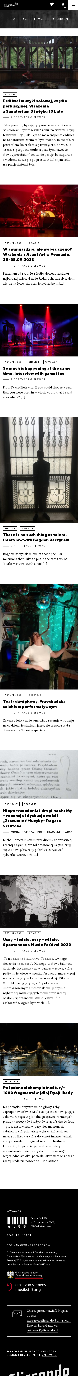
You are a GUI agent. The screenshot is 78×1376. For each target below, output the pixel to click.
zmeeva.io (49, 1355)
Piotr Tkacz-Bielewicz (28, 117)
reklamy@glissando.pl (42, 1330)
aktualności (14, 243)
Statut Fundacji (19, 1235)
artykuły (11, 804)
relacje (10, 94)
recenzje (35, 695)
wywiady (51, 362)
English (34, 362)
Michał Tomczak (23, 832)
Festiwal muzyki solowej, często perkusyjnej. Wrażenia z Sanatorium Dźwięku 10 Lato (35, 105)
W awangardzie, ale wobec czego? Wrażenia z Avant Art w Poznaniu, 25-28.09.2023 (37, 254)
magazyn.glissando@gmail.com (49, 1320)
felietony (11, 1081)
